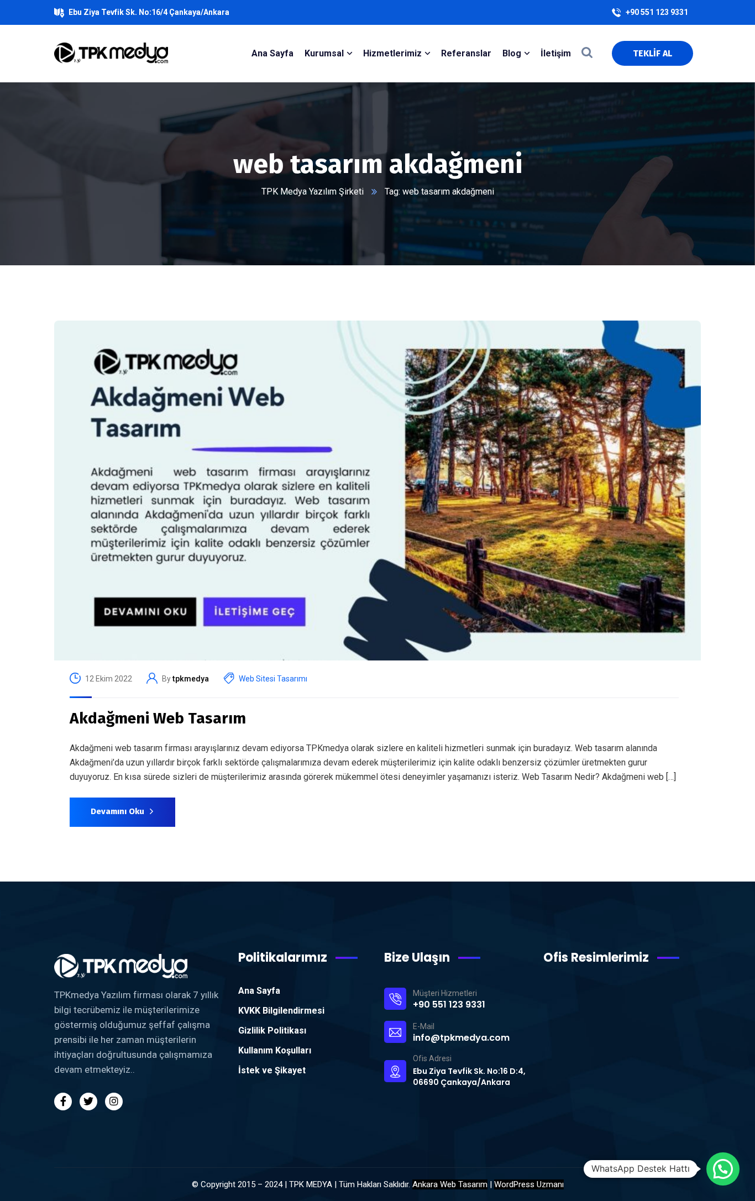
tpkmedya (190, 678)
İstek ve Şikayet (272, 1070)
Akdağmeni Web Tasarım (158, 718)
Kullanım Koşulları (274, 1050)
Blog (511, 53)
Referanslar (466, 53)
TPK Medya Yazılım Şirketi (312, 191)
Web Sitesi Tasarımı (273, 678)
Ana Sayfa (259, 990)
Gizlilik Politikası (272, 1030)
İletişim (556, 53)
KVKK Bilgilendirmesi (281, 1010)
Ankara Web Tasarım (449, 1184)
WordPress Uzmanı (529, 1184)
